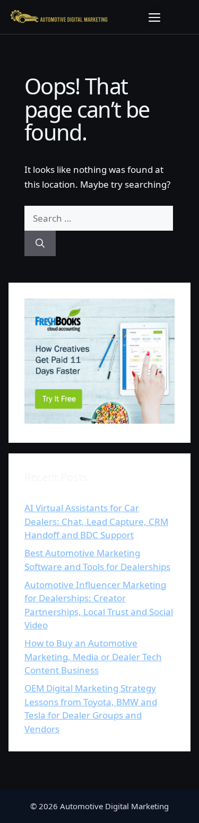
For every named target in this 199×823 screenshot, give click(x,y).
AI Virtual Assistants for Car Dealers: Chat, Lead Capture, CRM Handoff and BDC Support (96, 521)
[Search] (40, 243)
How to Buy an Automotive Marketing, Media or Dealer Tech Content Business (93, 656)
